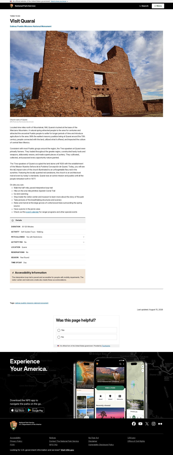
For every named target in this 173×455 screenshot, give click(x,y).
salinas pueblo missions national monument (31, 303)
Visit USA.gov (67, 450)
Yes (62, 330)
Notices (52, 438)
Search (144, 6)
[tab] (48, 242)
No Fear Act (93, 438)
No (62, 337)
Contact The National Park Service (64, 441)
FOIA (12, 444)
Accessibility (15, 438)
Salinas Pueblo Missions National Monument (30, 26)
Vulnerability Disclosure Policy (101, 444)
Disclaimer (92, 441)
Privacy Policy (16, 441)
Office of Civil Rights (136, 441)
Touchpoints (106, 346)
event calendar (32, 212)
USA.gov (131, 438)
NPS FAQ (53, 444)
